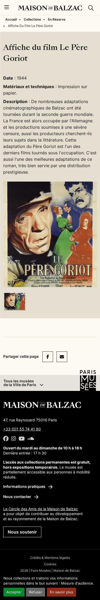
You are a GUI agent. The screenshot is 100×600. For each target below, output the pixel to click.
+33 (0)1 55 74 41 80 (22, 429)
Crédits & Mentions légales (50, 558)
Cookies (50, 564)
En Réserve (56, 19)
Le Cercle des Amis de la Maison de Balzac (40, 509)
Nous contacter (17, 496)
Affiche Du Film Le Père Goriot (30, 26)
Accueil (11, 19)
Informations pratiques (24, 486)
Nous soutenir (22, 532)
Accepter (14, 592)
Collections (32, 19)
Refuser (35, 592)
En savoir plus (61, 592)
